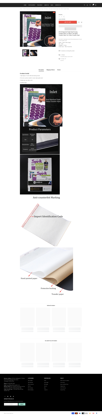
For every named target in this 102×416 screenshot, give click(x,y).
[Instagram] (8, 396)
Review (59, 70)
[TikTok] (11, 396)
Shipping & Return (51, 70)
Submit (22, 404)
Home (21, 8)
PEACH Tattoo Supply (66, 42)
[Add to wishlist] (79, 22)
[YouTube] (13, 396)
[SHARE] (81, 22)
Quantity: (61, 14)
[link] (27, 329)
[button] (70, 28)
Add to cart (67, 22)
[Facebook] (5, 396)
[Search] (84, 5)
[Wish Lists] (90, 5)
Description (41, 70)
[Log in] (87, 5)
